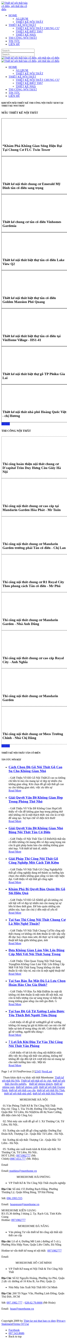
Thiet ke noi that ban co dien (40, 1320)
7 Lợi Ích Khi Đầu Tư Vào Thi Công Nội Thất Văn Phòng (36, 1044)
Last (49, 1071)
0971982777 (23, 1155)
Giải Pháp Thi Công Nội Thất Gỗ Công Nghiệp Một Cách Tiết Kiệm (34, 860)
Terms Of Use (21, 1324)
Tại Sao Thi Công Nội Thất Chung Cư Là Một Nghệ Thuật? (37, 921)
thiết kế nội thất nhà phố (17, 1093)
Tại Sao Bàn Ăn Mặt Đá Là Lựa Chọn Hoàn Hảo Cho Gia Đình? (37, 983)
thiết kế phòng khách (41, 1083)
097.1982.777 (14, 1302)
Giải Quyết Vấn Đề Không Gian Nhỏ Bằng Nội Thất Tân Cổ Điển (36, 830)
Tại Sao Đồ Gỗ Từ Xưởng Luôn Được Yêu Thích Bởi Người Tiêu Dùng (36, 1013)
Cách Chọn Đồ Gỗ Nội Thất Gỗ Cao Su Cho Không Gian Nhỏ (35, 769)
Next (44, 1071)
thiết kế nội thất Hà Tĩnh (50, 1090)
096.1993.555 (14, 1198)
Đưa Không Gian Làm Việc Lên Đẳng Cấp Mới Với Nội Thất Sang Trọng (36, 952)
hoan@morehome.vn (22, 1308)
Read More (15, 790)
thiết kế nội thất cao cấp (22, 1090)
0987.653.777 (18, 1158)
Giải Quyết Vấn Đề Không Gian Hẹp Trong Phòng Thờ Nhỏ (36, 799)
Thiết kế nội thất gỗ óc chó (36, 1080)
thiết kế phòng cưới (27, 1087)
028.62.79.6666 (34, 1302)
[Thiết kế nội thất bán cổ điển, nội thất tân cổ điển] (15, 9)
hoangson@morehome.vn (24, 1204)
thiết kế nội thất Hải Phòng (48, 1093)
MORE (5, 423)
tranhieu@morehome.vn (23, 1170)
